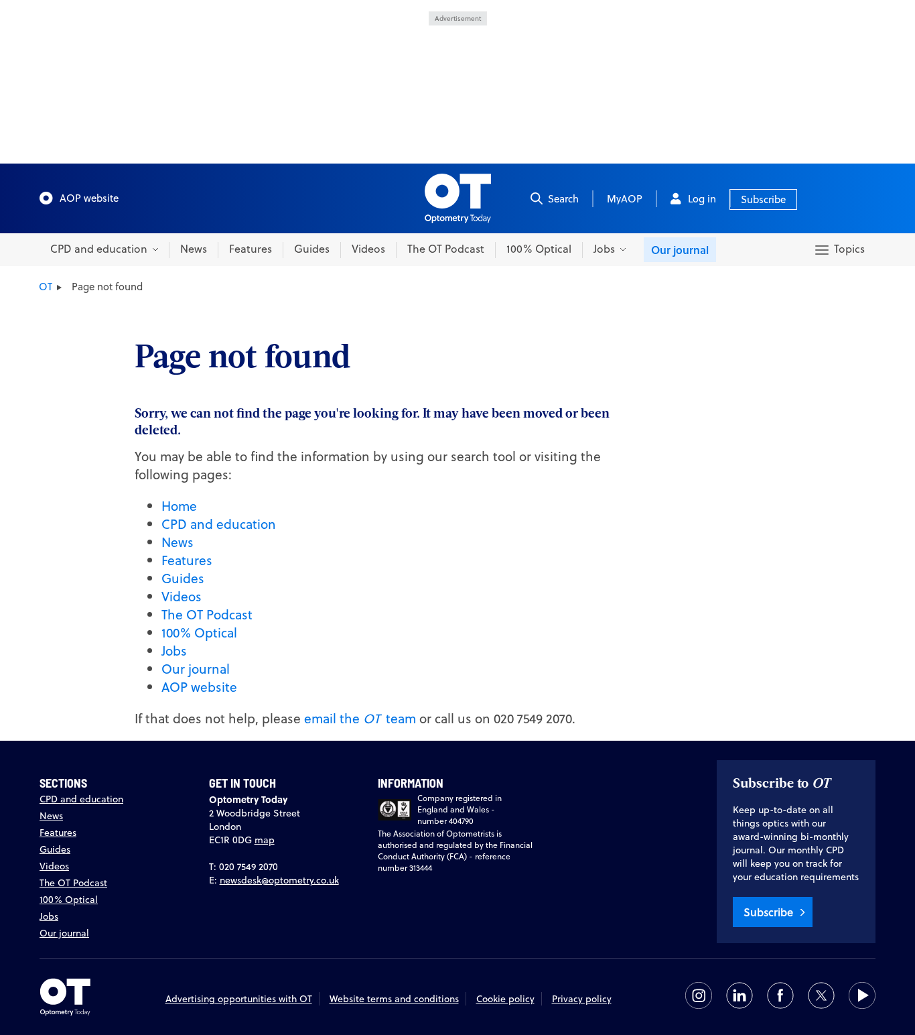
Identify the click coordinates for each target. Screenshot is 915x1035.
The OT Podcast (445, 248)
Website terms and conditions (394, 999)
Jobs (174, 651)
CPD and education (218, 524)
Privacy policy (582, 999)
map (265, 840)
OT (45, 287)
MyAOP (624, 199)
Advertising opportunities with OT (238, 999)
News (193, 248)
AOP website (89, 198)
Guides (312, 248)
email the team (360, 718)
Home (179, 506)
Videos (368, 248)
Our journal (680, 249)
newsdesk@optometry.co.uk (279, 880)
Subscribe (763, 199)
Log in (702, 199)
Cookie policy (505, 999)
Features (250, 248)
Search (563, 199)
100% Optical (538, 248)
